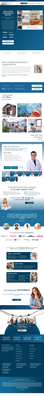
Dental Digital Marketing (19, 387)
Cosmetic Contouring (19, 266)
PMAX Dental (26, 387)
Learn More (17, 299)
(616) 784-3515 (26, 339)
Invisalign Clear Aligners (30, 265)
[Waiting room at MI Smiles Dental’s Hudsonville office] (29, 110)
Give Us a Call (8, 43)
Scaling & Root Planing (24, 278)
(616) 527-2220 (36, 339)
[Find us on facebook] (9, 339)
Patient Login (38, 3)
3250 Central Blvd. (20, 88)
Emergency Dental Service (14, 256)
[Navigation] (42, 3)
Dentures (10, 278)
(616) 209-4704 (5, 339)
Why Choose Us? (32, 351)
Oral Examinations (12, 258)
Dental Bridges (11, 277)
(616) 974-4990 (16, 339)
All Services (17, 360)
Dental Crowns (11, 275)
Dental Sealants (24, 256)
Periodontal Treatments (24, 275)
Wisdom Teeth (23, 280)
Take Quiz (29, 202)
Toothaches (23, 258)
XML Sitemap (22, 389)
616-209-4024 (6, 85)
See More (5, 99)
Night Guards (24, 255)
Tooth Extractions (11, 279)
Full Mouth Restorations (13, 280)
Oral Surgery (22, 276)
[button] (40, 216)
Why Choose (7, 52)
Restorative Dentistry (19, 358)
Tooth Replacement (19, 351)
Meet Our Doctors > (22, 52)
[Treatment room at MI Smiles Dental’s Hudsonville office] (14, 125)
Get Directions (37, 85)
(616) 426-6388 (31, 3)
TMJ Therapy (22, 279)
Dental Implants (11, 276)
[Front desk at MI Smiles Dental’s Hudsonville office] (35, 125)
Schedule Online (24, 3)
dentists (6, 350)
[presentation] (22, 168)
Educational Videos (33, 349)
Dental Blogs (32, 353)
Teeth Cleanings (12, 255)
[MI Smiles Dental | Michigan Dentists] (6, 3)
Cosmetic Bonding (19, 265)
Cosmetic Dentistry (19, 353)
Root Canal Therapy (24, 277)
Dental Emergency (19, 349)
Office (36, 52)
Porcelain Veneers (29, 266)
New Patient (32, 346)
